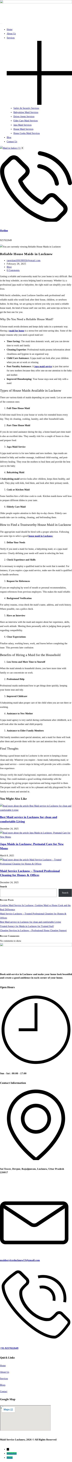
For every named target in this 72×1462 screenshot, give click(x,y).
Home (9, 29)
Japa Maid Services (22, 125)
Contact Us (12, 141)
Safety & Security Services (26, 108)
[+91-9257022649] (36, 1338)
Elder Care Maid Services (25, 120)
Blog (9, 137)
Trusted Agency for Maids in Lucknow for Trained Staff (27, 926)
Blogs (2, 1385)
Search (3, 886)
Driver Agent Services (23, 116)
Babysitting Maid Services (25, 112)
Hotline (4, 230)
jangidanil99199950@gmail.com (24, 260)
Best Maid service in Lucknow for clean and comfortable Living (30, 922)
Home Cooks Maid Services (26, 133)
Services (4, 1378)
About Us (11, 33)
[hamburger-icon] (1, 23)
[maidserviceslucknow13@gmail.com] (36, 1250)
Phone (10, 1457)
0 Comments (13, 270)
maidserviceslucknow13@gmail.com (20, 1260)
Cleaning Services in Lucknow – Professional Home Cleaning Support (33, 930)
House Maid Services (23, 129)
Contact (3, 1391)
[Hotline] (36, 221)
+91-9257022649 (9, 1348)
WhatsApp (12, 1453)
